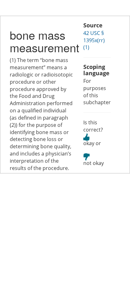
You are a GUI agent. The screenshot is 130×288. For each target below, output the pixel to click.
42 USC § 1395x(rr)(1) (94, 40)
